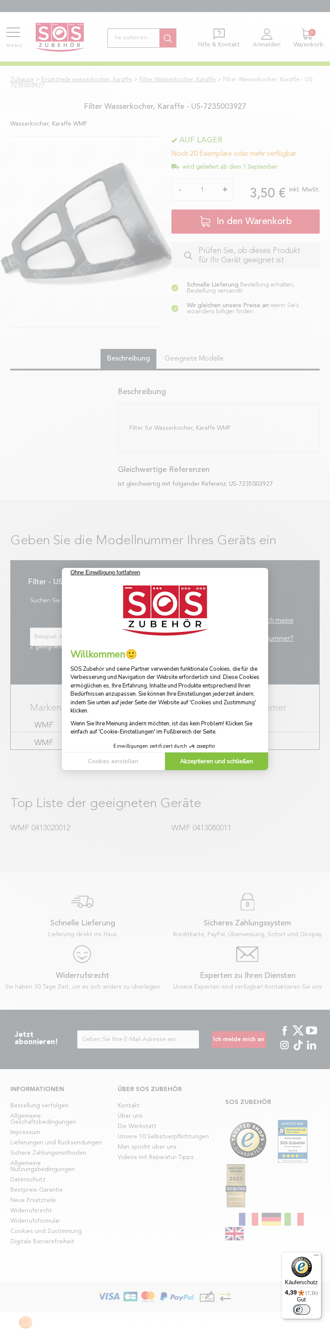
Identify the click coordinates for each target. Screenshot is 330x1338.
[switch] (301, 1309)
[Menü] (316, 1257)
